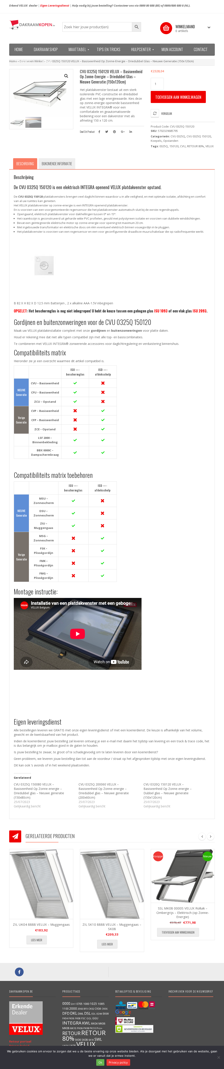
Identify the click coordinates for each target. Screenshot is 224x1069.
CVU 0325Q (178, 136)
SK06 (78, 1039)
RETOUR (71, 1033)
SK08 (85, 1039)
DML (81, 1014)
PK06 (80, 1028)
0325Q (163, 146)
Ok (100, 1062)
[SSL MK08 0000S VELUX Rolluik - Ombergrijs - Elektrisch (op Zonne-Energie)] (183, 876)
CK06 (104, 1008)
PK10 (93, 1028)
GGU (95, 1018)
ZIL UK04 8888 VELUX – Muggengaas (41, 924)
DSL (87, 1013)
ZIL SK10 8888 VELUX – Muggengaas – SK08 (111, 926)
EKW (106, 1014)
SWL (98, 1039)
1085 (101, 1004)
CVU (183, 146)
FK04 (65, 1018)
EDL (93, 1013)
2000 (73, 1008)
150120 (173, 146)
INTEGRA (71, 1023)
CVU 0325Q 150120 (199, 136)
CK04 (98, 1008)
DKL (73, 1013)
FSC (83, 1018)
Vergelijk (166, 113)
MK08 (65, 1028)
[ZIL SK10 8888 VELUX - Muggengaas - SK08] (112, 884)
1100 (65, 1008)
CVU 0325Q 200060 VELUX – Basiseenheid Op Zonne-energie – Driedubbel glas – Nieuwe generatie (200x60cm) (104, 791)
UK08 (72, 1045)
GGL (89, 1018)
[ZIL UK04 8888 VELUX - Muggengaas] (41, 884)
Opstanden (170, 141)
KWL (86, 1023)
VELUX (209, 146)
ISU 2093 (199, 311)
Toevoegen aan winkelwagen (178, 97)
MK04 (94, 1023)
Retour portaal (20, 1041)
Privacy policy (118, 1062)
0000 (66, 1003)
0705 (79, 1004)
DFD (66, 1013)
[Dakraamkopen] (32, 24)
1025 (93, 1004)
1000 (86, 1004)
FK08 (77, 1018)
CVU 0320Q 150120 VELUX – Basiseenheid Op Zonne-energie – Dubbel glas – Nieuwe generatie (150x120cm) (168, 791)
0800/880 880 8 (174, 5)
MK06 (101, 1023)
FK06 (71, 1018)
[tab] (25, 163)
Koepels (156, 141)
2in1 (73, 1003)
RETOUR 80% (195, 146)
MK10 (73, 1028)
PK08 (86, 1028)
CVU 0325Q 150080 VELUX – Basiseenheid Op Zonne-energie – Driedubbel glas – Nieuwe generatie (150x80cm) (39, 791)
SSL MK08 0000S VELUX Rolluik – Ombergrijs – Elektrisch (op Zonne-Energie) (182, 912)
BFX (86, 1008)
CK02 (91, 1008)
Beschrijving (25, 163)
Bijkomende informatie (57, 163)
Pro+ (99, 1028)
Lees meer (36, 940)
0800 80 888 (146, 5)
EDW (99, 1013)
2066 (80, 1008)
